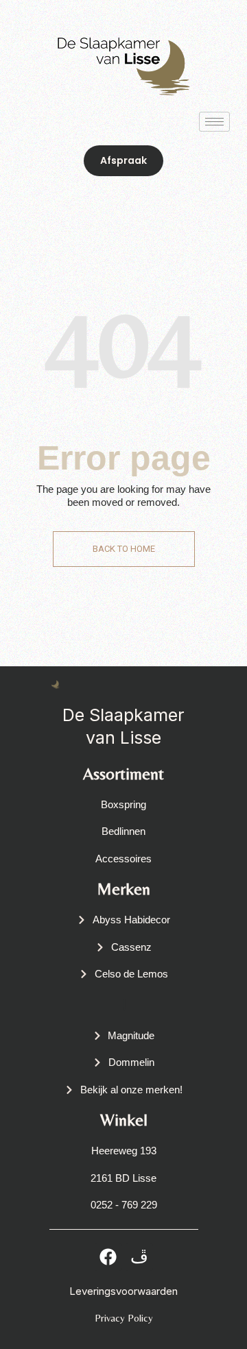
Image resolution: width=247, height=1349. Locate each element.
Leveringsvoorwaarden (123, 1291)
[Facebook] (108, 1257)
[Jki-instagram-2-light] (139, 1257)
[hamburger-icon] (214, 122)
